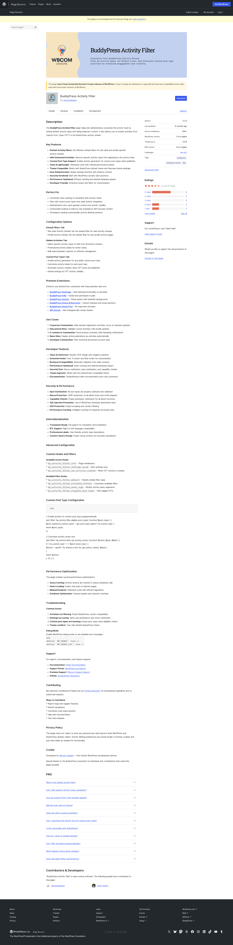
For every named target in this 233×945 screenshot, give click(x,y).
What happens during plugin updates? (62, 851)
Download (181, 98)
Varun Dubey (102, 886)
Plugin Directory (16, 12)
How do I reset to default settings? (62, 836)
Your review (150, 213)
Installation (78, 111)
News (12, 913)
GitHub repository (92, 691)
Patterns (56, 921)
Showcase (57, 909)
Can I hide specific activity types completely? (66, 790)
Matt (185, 913)
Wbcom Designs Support (79, 672)
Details (52, 111)
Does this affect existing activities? (62, 813)
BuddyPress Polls (58, 295)
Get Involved (144, 909)
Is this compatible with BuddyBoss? (62, 828)
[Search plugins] (35, 27)
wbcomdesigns (70, 100)
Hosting (13, 917)
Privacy (13, 921)
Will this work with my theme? (59, 805)
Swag (142, 921)
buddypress (181, 158)
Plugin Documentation (75, 665)
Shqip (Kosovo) (38, 932)
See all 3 (183, 152)
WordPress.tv (102, 921)
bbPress (187, 917)
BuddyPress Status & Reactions (65, 303)
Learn (98, 909)
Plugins (56, 917)
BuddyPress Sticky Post (61, 306)
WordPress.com (190, 909)
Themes (56, 913)
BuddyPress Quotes (59, 299)
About (12, 909)
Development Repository (69, 676)
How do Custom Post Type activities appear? (66, 798)
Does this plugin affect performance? (62, 859)
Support (183, 111)
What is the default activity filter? (61, 782)
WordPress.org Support (75, 668)
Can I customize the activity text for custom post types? (71, 821)
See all (184, 213)
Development (95, 111)
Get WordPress (221, 4)
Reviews (64, 111)
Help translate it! (139, 19)
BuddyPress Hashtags (60, 292)
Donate (143, 917)
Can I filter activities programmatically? (63, 843)
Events (142, 913)
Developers (101, 917)
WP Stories (55, 310)
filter (184, 163)
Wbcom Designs (66, 755)
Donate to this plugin (154, 258)
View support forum (153, 234)
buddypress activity (173, 163)
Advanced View (152, 170)
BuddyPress (188, 921)
